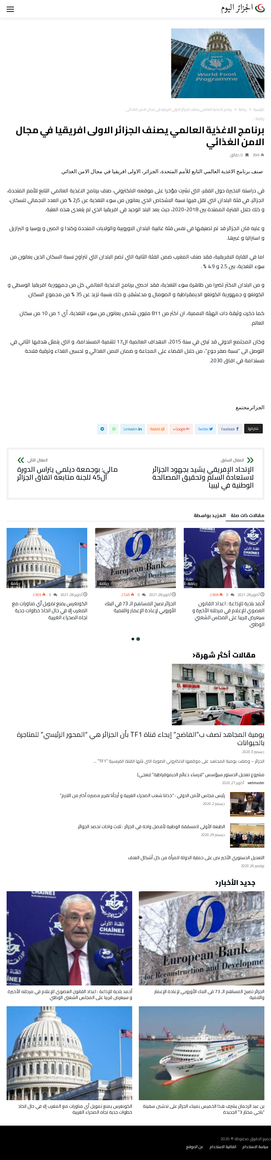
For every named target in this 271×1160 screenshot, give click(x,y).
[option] (224, 578)
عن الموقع (195, 1146)
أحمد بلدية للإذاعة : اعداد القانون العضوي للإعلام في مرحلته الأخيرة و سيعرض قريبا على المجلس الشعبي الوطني (228, 614)
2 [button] (133, 639)
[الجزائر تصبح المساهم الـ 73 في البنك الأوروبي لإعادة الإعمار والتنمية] (135, 558)
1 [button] (138, 639)
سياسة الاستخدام (255, 1146)
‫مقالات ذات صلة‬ (247, 516)
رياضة (243, 109)
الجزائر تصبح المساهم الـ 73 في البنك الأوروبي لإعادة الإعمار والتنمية (140, 607)
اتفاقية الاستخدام (223, 1146)
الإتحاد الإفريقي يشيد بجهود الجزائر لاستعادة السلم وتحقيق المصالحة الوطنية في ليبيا (203, 473)
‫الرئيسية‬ (258, 109)
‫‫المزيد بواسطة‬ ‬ (209, 516)
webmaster (256, 782)
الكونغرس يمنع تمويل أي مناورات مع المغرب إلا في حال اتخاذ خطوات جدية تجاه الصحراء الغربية (49, 610)
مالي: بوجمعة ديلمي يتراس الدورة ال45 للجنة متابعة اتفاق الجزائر (67, 469)
